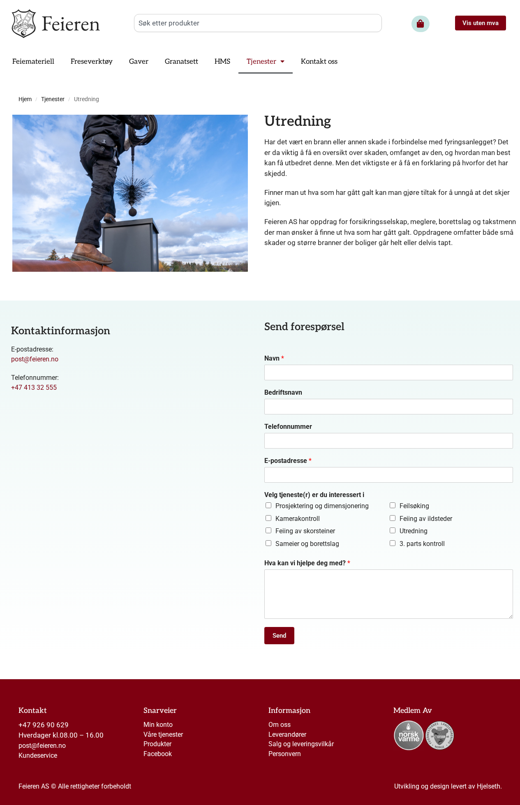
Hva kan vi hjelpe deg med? (307, 563)
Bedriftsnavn (283, 392)
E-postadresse (288, 461)
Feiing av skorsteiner (305, 531)
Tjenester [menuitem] (261, 62)
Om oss (279, 725)
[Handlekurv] (420, 24)
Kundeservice (37, 755)
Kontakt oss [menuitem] (319, 62)
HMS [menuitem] (222, 62)
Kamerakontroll (297, 519)
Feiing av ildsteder (426, 519)
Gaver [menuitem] (138, 62)
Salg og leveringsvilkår (301, 744)
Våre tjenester (163, 734)
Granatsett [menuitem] (181, 62)
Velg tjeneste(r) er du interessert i (314, 495)
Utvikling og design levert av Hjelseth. (448, 786)
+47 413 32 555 (34, 387)
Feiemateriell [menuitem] (33, 62)
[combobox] (258, 23)
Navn (274, 358)
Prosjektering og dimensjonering (322, 506)
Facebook (157, 754)
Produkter (157, 744)
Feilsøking (414, 506)
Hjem (25, 99)
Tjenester (53, 99)
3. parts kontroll (422, 544)
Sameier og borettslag (307, 544)
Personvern (284, 754)
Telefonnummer (288, 426)
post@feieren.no (34, 359)
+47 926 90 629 (43, 725)
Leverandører (287, 734)
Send (279, 635)
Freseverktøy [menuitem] (92, 62)
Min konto (158, 725)
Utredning (414, 531)
